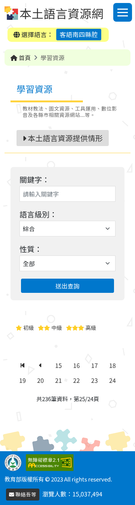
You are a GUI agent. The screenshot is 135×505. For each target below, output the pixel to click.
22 (76, 380)
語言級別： (38, 214)
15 (58, 365)
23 (94, 380)
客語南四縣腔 (79, 34)
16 (76, 365)
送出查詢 (68, 285)
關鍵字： (35, 179)
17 (94, 365)
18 (112, 365)
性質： (31, 249)
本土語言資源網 (62, 13)
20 (40, 380)
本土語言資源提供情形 (64, 138)
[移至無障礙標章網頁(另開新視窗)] (51, 461)
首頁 (24, 57)
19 (22, 380)
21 (58, 380)
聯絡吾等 (25, 494)
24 (112, 380)
